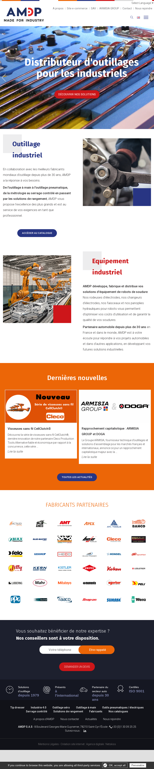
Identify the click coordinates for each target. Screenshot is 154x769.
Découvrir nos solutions (77, 94)
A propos (58, 8)
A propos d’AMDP (43, 719)
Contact (127, 8)
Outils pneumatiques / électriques (123, 707)
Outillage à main (86, 707)
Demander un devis (77, 666)
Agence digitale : (96, 744)
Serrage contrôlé (37, 711)
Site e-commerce (77, 8)
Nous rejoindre (143, 8)
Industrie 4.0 (38, 707)
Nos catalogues (118, 711)
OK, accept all (117, 765)
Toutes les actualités (77, 477)
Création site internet (73, 744)
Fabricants (95, 711)
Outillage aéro (61, 707)
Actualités (91, 719)
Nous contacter (69, 719)
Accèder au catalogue (37, 233)
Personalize (137, 765)
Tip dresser (17, 707)
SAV (93, 8)
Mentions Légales (48, 744)
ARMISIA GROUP (109, 8)
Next (149, 77)
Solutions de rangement (68, 711)
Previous (7, 77)
